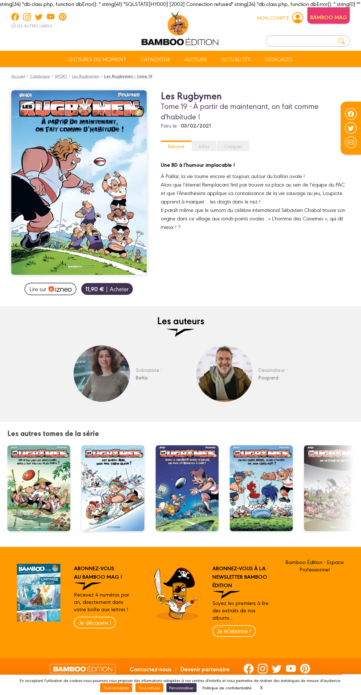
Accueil (18, 76)
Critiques (233, 146)
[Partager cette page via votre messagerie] (351, 142)
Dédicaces (279, 59)
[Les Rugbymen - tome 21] (265, 488)
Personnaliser (181, 687)
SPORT (61, 76)
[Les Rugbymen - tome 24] (42, 488)
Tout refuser (149, 687)
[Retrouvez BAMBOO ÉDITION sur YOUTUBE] (50, 17)
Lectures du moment (97, 59)
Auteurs (196, 59)
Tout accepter (116, 687)
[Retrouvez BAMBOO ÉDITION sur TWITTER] (39, 17)
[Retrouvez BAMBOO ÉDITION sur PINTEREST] (62, 17)
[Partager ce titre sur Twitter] (351, 128)
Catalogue (155, 59)
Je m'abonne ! (234, 631)
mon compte (273, 17)
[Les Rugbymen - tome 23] (116, 488)
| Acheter (107, 289)
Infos (204, 146)
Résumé (176, 146)
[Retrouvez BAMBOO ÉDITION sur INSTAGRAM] (27, 17)
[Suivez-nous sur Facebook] (351, 114)
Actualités (235, 59)
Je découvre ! (95, 622)
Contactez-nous (150, 669)
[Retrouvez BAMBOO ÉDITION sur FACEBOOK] (15, 17)
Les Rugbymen (85, 76)
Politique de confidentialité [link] (227, 687)
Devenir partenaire (205, 669)
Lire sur (37, 289)
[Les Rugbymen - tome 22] (191, 488)
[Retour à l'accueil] (180, 27)
